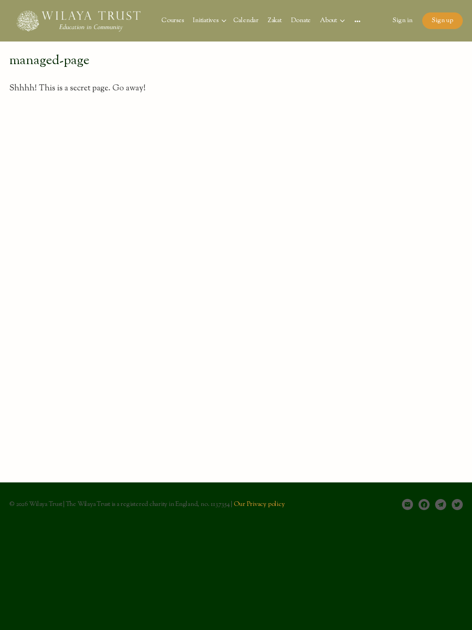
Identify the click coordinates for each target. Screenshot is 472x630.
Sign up (442, 20)
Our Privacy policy (259, 504)
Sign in (403, 20)
